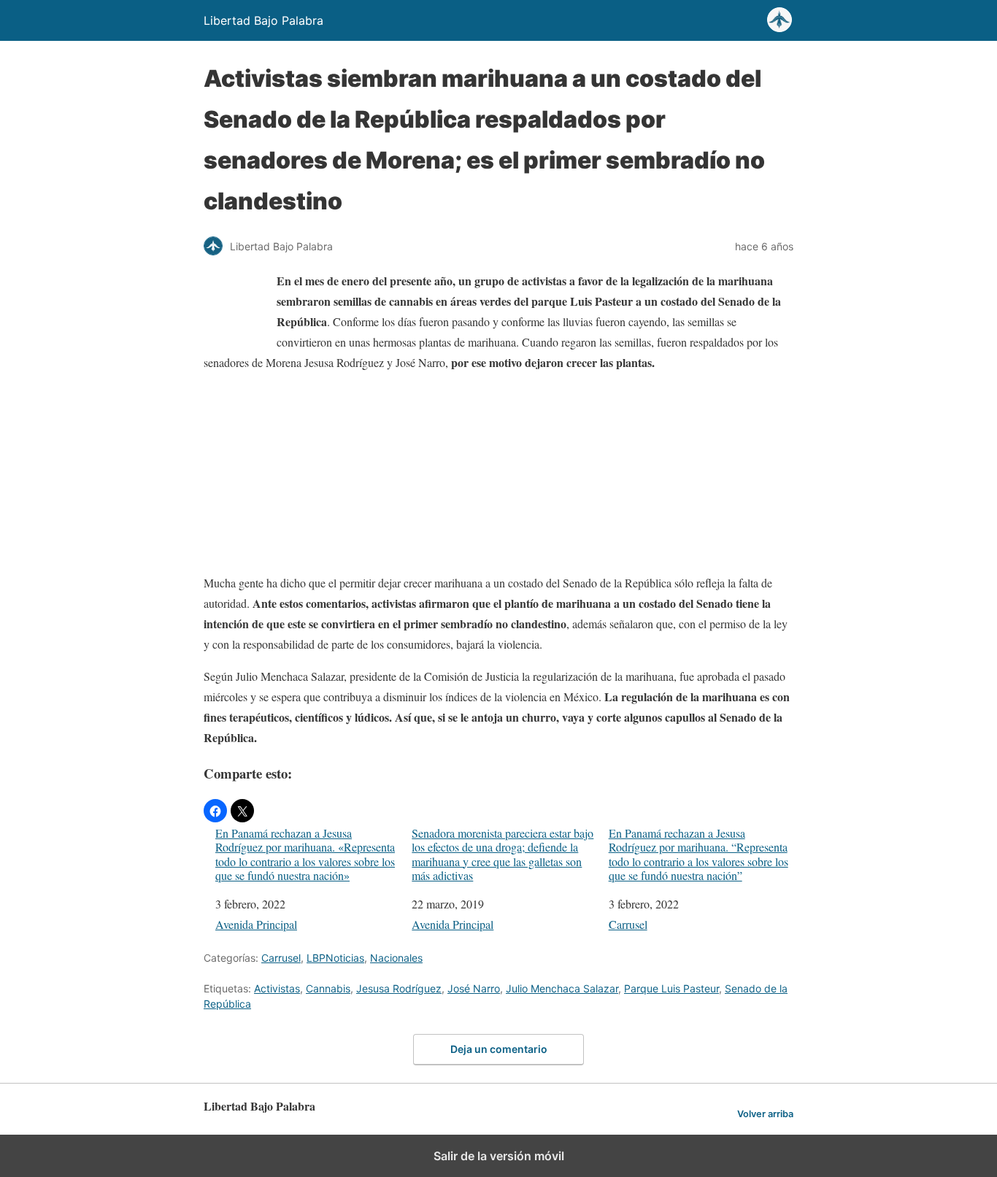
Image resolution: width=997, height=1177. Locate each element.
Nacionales (396, 958)
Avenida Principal (256, 924)
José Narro (473, 988)
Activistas (277, 988)
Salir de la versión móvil (499, 1156)
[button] (215, 810)
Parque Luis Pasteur (671, 988)
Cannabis (328, 988)
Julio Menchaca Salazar (562, 988)
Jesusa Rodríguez (399, 988)
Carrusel (628, 924)
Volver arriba (765, 1113)
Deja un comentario (498, 1049)
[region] (498, 476)
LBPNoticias (335, 958)
